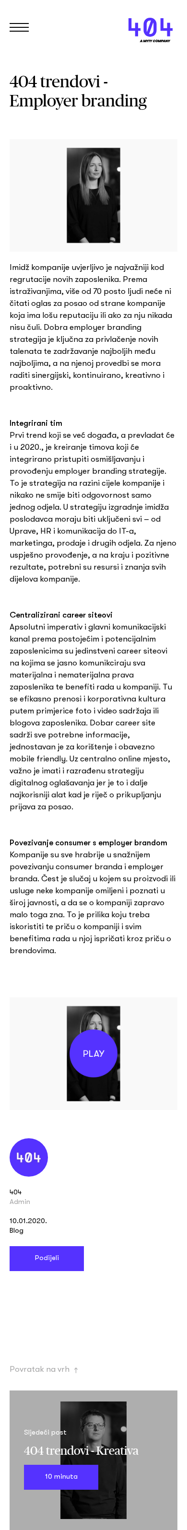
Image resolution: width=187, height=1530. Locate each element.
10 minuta (61, 1477)
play (94, 1053)
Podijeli (47, 1258)
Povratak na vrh (44, 1369)
